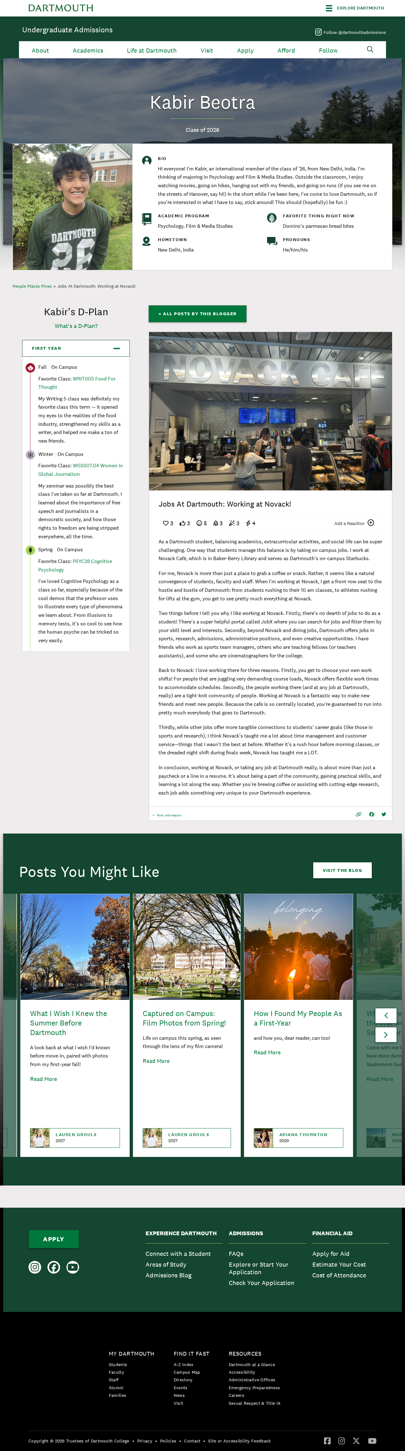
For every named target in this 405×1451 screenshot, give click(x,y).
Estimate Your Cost (339, 1264)
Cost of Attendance (339, 1275)
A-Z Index (184, 1364)
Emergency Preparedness (254, 1387)
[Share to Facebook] (371, 814)
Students (118, 1364)
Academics (88, 50)
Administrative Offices (252, 1380)
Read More (43, 1079)
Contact (192, 1441)
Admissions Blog (168, 1275)
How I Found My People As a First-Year (298, 1018)
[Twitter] (356, 1440)
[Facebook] (327, 1440)
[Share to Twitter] (384, 814)
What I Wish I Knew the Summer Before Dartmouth (68, 1022)
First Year (46, 348)
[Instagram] (341, 1440)
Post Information (169, 817)
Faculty (116, 1372)
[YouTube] (372, 1440)
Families (117, 1395)
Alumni (116, 1387)
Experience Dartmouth (181, 1233)
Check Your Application (261, 1283)
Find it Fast (192, 1353)
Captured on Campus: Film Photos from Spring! (184, 1018)
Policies (168, 1441)
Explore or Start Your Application (259, 1268)
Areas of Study (166, 1264)
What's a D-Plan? (76, 325)
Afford (286, 50)
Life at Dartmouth (152, 50)
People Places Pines (32, 286)
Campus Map (187, 1372)
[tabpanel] (270, 411)
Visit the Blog (342, 870)
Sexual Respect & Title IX (255, 1403)
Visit (207, 50)
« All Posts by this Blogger (198, 313)
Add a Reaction (349, 523)
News (179, 1395)
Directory (183, 1380)
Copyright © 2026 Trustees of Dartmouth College (78, 1441)
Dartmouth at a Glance (252, 1364)
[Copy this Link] (359, 814)
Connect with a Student (178, 1254)
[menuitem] (184, 1260)
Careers (236, 1395)
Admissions (246, 1233)
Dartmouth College (60, 8)
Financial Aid (332, 1233)
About (40, 50)
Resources (245, 1353)
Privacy (144, 1441)
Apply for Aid (331, 1254)
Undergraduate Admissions (67, 30)
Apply (245, 50)
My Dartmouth (132, 1353)
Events (181, 1387)
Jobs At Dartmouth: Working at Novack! (96, 286)
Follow (328, 50)
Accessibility (242, 1372)
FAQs (236, 1254)
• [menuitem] (133, 1441)
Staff (114, 1380)
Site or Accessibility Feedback (239, 1441)
